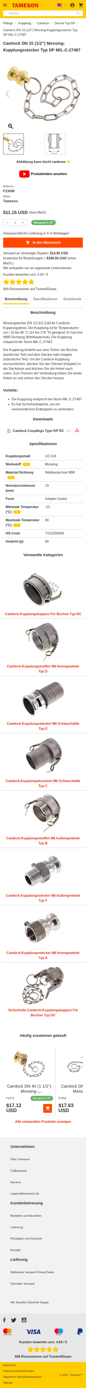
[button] (5, 5)
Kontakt (15, 1250)
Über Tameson (20, 1159)
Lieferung (16, 1227)
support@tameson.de (24, 1193)
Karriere (15, 1182)
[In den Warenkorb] (47, 1108)
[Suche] (79, 13)
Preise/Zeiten (45, 1272)
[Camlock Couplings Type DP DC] (77, 431)
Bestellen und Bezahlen (26, 1215)
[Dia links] (79, 94)
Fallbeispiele (18, 1170)
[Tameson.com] (25, 5)
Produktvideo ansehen (49, 174)
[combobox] (43, 13)
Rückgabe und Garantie (26, 1238)
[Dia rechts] (7, 94)
